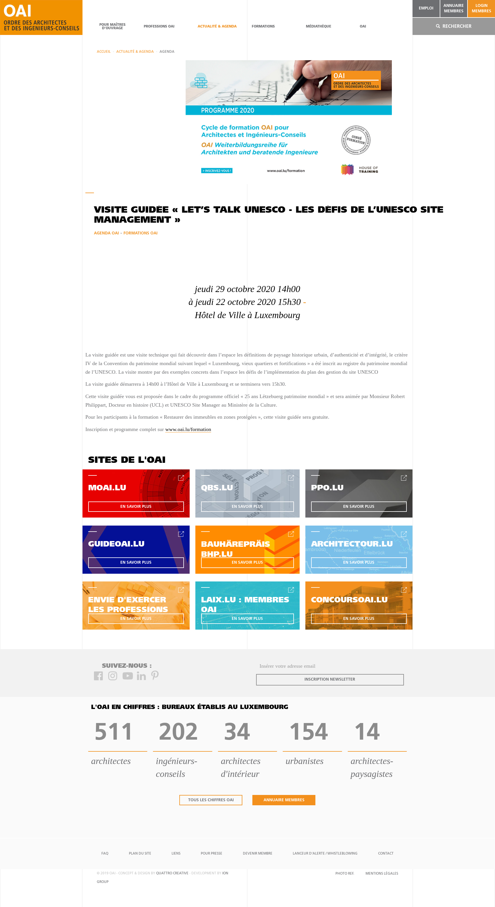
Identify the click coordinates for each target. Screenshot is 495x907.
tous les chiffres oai (211, 800)
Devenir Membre (257, 853)
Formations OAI (140, 233)
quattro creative (172, 873)
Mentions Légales (382, 873)
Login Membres (481, 8)
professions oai (159, 26)
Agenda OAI (106, 233)
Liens (176, 853)
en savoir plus (136, 507)
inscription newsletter (330, 679)
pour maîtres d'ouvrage (112, 26)
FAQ (104, 853)
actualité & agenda (217, 26)
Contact (386, 853)
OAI (363, 26)
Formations (263, 26)
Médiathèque (318, 26)
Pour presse (211, 853)
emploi (426, 8)
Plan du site (140, 853)
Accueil (104, 52)
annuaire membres (453, 8)
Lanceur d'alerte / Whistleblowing (325, 853)
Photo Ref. (344, 873)
